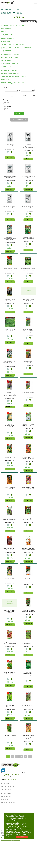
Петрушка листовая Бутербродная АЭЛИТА (28, 611)
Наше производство (7, 802)
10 (30, 756)
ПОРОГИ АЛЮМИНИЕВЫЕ (10, 73)
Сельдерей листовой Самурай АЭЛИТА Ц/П (9, 736)
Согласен (22, 837)
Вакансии (4, 799)
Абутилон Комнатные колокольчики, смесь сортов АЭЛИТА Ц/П (28, 457)
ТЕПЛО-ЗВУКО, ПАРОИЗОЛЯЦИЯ (12, 44)
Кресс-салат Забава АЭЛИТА (28, 300)
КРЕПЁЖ (4, 32)
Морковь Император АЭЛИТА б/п (28, 207)
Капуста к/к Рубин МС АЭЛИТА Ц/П (9, 549)
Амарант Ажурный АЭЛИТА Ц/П (9, 488)
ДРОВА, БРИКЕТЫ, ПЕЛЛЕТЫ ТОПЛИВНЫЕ (16, 48)
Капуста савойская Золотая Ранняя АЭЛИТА (9, 612)
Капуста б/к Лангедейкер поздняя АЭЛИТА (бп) (9, 238)
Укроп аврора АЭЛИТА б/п (28, 177)
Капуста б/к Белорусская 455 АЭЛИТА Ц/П (28, 674)
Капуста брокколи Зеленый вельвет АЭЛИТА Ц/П (28, 331)
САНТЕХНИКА (6, 67)
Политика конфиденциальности (10, 840)
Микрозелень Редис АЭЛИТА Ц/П (10, 673)
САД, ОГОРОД (6, 12)
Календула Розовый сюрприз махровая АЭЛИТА (28, 737)
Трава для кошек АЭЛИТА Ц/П (28, 362)
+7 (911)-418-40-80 (10, 775)
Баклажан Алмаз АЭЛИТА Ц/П (10, 300)
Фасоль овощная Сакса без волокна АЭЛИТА (28, 642)
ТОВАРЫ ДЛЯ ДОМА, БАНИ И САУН (13, 83)
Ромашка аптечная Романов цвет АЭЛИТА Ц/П (9, 362)
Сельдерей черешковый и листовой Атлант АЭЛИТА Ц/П (10, 705)
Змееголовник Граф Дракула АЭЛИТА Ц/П (9, 518)
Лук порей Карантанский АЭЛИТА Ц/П (28, 580)
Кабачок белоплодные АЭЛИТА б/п (9, 177)
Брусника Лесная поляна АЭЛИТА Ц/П (10, 642)
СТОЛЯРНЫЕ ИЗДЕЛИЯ (9, 57)
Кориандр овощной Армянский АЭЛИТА (28, 238)
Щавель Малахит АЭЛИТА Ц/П (10, 330)
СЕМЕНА (20, 12)
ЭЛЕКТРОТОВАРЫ (7, 38)
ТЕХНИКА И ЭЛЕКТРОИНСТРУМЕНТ (13, 76)
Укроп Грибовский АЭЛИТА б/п (10, 145)
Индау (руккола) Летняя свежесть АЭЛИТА (28, 269)
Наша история (6, 796)
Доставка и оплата (7, 786)
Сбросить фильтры (19, 119)
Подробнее (10, 836)
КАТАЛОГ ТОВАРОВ (8, 9)
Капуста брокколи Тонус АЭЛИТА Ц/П (10, 269)
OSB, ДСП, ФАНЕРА (7, 35)
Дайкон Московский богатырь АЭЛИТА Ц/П (28, 425)
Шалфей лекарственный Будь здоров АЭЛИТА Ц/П (10, 394)
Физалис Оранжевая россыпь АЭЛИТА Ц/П (28, 549)
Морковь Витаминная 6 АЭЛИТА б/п (9, 207)
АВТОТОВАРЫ (6, 60)
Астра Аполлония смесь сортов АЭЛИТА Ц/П (28, 488)
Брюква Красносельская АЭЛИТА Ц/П (9, 426)
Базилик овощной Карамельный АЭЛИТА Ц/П (28, 705)
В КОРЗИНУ (9, 157)
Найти (19, 113)
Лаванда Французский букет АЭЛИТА (28, 393)
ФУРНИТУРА (5, 41)
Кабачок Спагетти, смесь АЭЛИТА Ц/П (9, 456)
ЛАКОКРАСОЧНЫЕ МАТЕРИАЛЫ (12, 25)
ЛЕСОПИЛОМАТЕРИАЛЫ (10, 54)
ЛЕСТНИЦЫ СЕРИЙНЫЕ (9, 64)
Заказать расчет (6, 789)
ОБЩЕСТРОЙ (6, 80)
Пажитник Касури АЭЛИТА (10, 579)
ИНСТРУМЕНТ (6, 28)
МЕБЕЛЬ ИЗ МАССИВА (9, 70)
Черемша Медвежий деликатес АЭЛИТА (28, 518)
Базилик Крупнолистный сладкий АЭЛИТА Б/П (28, 146)
